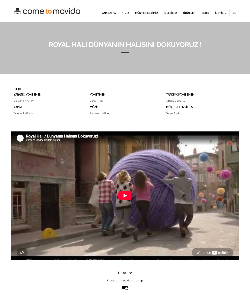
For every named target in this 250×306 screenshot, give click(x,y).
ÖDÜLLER (189, 13)
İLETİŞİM (221, 13)
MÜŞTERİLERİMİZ (146, 13)
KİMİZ (125, 13)
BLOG (205, 13)
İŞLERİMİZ (170, 13)
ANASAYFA (109, 13)
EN (234, 13)
